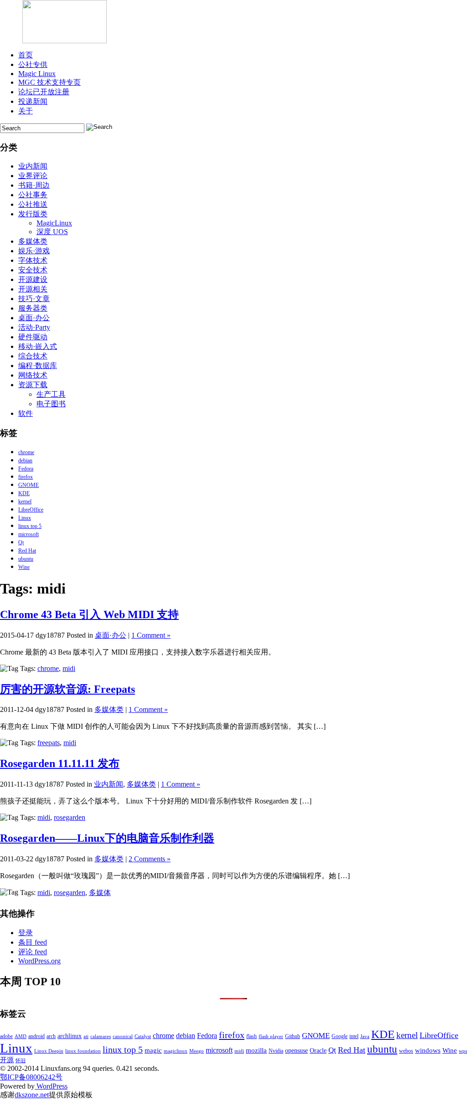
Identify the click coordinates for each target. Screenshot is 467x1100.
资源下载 (32, 385)
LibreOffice (30, 510)
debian (25, 460)
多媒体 (100, 892)
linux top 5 (30, 526)
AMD (20, 1036)
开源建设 (32, 279)
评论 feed (32, 952)
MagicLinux (54, 223)
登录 (25, 932)
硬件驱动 (32, 337)
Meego (196, 1051)
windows (428, 1050)
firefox (25, 477)
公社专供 (32, 64)
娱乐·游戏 (34, 251)
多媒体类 (32, 241)
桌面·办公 (34, 318)
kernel (24, 501)
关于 (25, 111)
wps (463, 1051)
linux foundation (83, 1051)
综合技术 (32, 356)
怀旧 (21, 1060)
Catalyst (143, 1036)
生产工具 (51, 394)
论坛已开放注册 (43, 92)
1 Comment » (151, 635)
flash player (271, 1036)
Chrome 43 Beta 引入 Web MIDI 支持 (89, 614)
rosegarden (69, 817)
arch (51, 1036)
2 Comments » (150, 859)
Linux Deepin (48, 1051)
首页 (25, 55)
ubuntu (25, 559)
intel (353, 1036)
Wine (24, 567)
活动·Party (34, 327)
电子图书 (51, 404)
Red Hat (27, 550)
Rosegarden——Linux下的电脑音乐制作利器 (107, 838)
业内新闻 (32, 166)
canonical (123, 1036)
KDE (24, 493)
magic (153, 1050)
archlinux (69, 1036)
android (36, 1036)
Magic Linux (37, 73)
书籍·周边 (34, 185)
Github (292, 1036)
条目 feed (32, 942)
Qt (21, 542)
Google (340, 1036)
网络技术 (32, 375)
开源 (7, 1060)
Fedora (25, 469)
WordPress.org (39, 961)
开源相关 (32, 289)
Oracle (318, 1050)
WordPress (51, 1086)
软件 (25, 413)
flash (251, 1036)
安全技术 (32, 270)
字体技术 (32, 260)
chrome (26, 452)
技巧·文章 (34, 298)
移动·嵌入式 (37, 346)
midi (68, 668)
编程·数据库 (37, 365)
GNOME (28, 485)
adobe (6, 1036)
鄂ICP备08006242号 (31, 1077)
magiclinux (175, 1051)
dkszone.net (32, 1095)
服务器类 (32, 308)
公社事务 (32, 195)
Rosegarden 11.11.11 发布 (59, 763)
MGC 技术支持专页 (49, 82)
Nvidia (276, 1051)
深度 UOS (52, 231)
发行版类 (32, 214)
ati (85, 1036)
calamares (100, 1036)
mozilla (256, 1050)
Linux (24, 518)
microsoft (28, 534)
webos (406, 1051)
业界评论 (32, 175)
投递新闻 (32, 101)
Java (364, 1036)
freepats (48, 743)
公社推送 (32, 204)
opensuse (296, 1050)
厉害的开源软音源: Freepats (67, 689)
